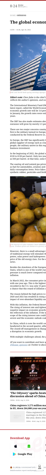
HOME (13, 15)
